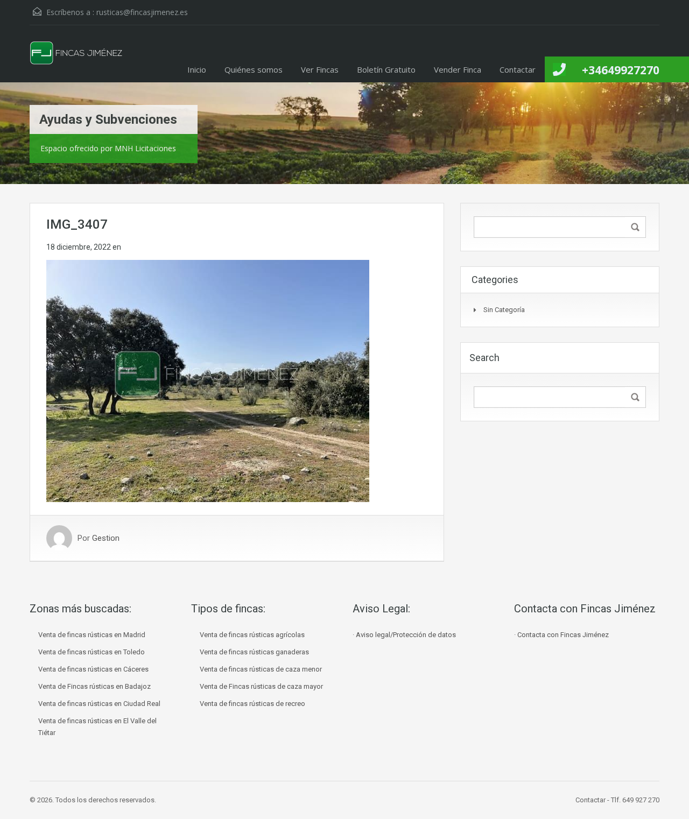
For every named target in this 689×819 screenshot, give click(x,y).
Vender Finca (457, 69)
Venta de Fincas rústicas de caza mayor (261, 686)
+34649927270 (620, 69)
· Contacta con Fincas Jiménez (561, 635)
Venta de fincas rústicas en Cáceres (93, 669)
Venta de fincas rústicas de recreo (252, 704)
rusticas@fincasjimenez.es (142, 12)
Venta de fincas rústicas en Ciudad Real (99, 704)
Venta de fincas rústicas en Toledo (91, 652)
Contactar (518, 69)
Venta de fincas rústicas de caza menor (261, 669)
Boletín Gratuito (386, 69)
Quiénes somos (253, 69)
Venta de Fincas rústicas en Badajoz (94, 686)
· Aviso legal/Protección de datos (404, 635)
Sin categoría (504, 310)
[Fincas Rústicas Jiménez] (77, 61)
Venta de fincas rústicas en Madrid (91, 635)
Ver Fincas (320, 69)
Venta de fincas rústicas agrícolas (252, 635)
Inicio (196, 69)
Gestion (105, 538)
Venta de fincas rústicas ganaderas (254, 652)
